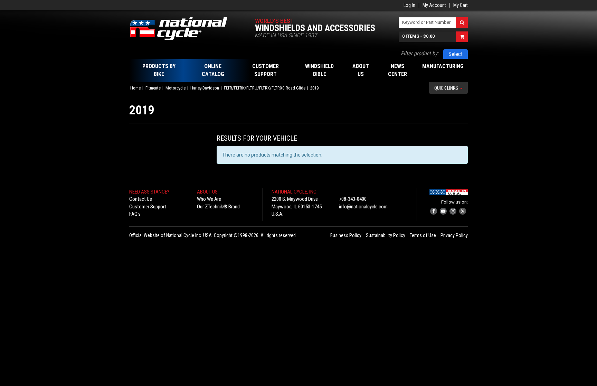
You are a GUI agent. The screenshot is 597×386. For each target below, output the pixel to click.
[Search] (462, 22)
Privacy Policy (454, 235)
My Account (434, 5)
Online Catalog (213, 70)
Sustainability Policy (385, 235)
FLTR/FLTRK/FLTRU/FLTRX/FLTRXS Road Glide (264, 88)
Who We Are (209, 199)
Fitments (153, 88)
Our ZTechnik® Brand (218, 207)
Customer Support (147, 207)
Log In (409, 5)
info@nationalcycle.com (363, 207)
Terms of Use (423, 235)
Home (135, 88)
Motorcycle (175, 88)
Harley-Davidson (204, 88)
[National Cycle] (182, 28)
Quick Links (446, 88)
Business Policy (345, 235)
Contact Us (140, 199)
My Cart (460, 5)
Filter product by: (420, 53)
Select (455, 54)
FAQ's (135, 214)
